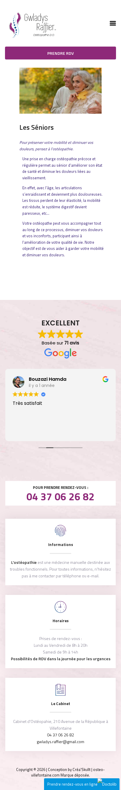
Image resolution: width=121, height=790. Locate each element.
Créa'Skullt (81, 769)
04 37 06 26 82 (60, 496)
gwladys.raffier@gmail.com (60, 741)
